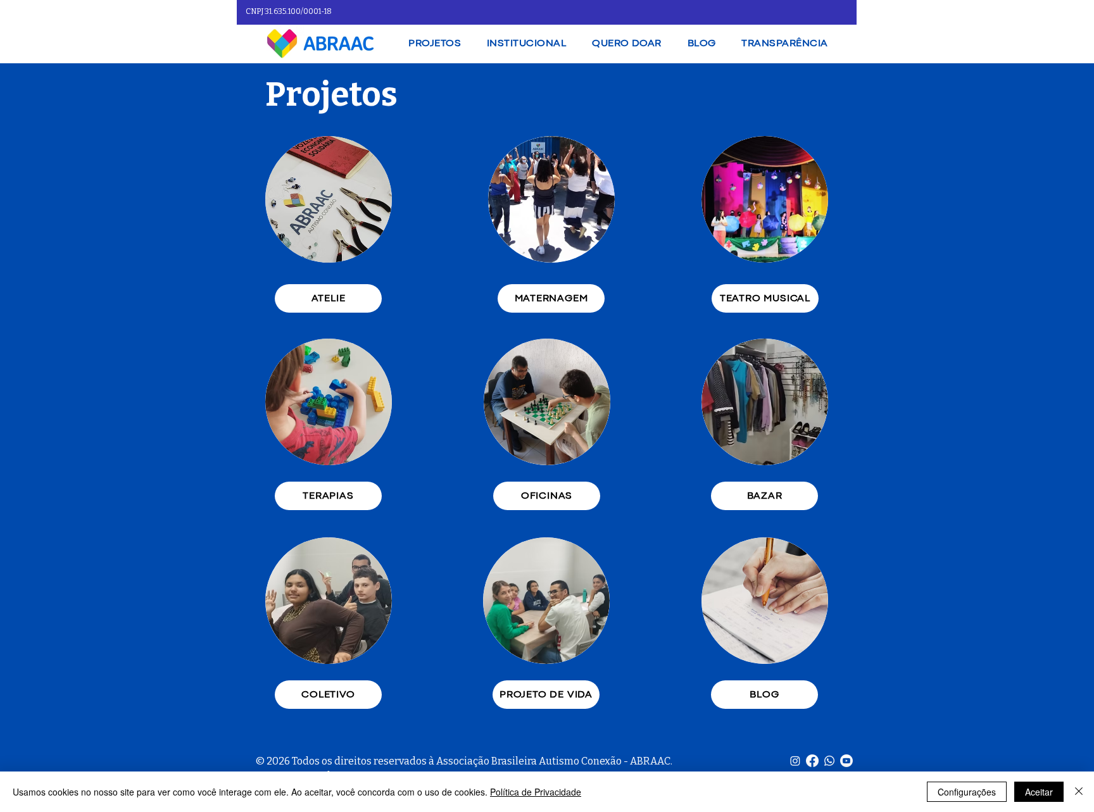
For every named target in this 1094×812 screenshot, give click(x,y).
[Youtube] (846, 760)
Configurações (967, 791)
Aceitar (1039, 791)
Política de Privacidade (535, 791)
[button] (527, 43)
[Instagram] (795, 760)
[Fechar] (1078, 792)
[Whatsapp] (829, 760)
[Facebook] (812, 760)
